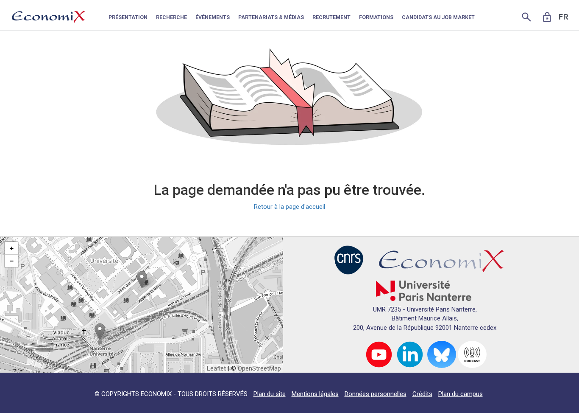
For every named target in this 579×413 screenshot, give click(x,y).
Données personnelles (375, 394)
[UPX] (423, 290)
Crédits (422, 394)
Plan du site (269, 394)
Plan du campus (460, 394)
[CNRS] (349, 259)
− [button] (12, 261)
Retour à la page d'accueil (289, 207)
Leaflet (216, 368)
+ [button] (12, 248)
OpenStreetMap (259, 368)
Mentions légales (315, 394)
